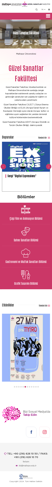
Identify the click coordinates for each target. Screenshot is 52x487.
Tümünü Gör (42, 137)
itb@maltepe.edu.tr (27, 466)
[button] (14, 387)
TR (42, 9)
